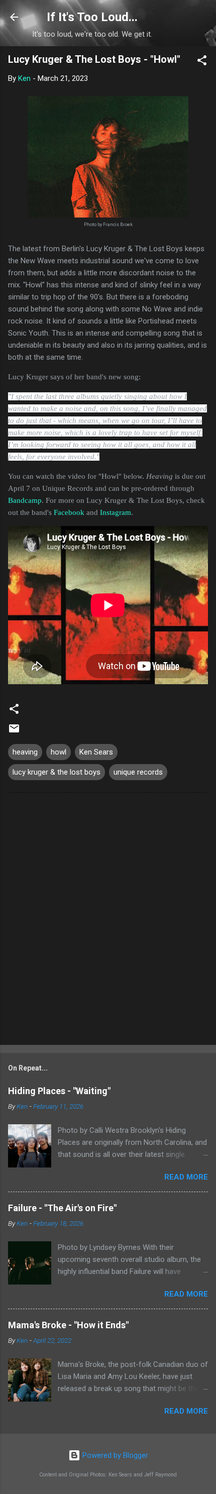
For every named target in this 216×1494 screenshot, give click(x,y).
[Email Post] (14, 731)
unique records (138, 772)
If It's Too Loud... (92, 17)
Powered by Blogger (114, 1455)
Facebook (69, 512)
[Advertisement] (108, 921)
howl (58, 752)
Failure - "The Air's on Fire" (62, 1208)
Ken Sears (96, 752)
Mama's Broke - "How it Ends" (68, 1325)
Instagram (115, 512)
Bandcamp (25, 500)
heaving (25, 752)
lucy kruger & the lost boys (56, 772)
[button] (202, 62)
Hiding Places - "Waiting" (59, 1091)
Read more (186, 1177)
